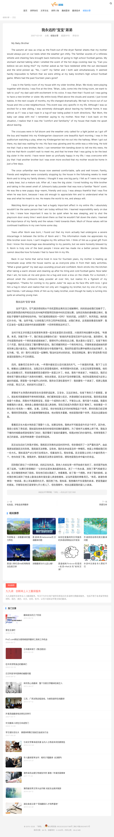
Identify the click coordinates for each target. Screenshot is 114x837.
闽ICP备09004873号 (82, 826)
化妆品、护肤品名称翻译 (17, 504)
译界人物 (55, 10)
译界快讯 (34, 10)
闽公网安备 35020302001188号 (60, 826)
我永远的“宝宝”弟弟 (57, 30)
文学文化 (44, 10)
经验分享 (87, 10)
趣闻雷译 (66, 10)
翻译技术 (76, 10)
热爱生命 (103, 504)
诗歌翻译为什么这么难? (43, 563)
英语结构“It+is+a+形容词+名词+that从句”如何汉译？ (69, 566)
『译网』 (57, 4)
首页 (25, 10)
